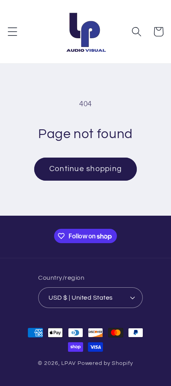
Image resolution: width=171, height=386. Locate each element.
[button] (12, 32)
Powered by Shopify (105, 363)
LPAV (68, 363)
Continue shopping (85, 169)
